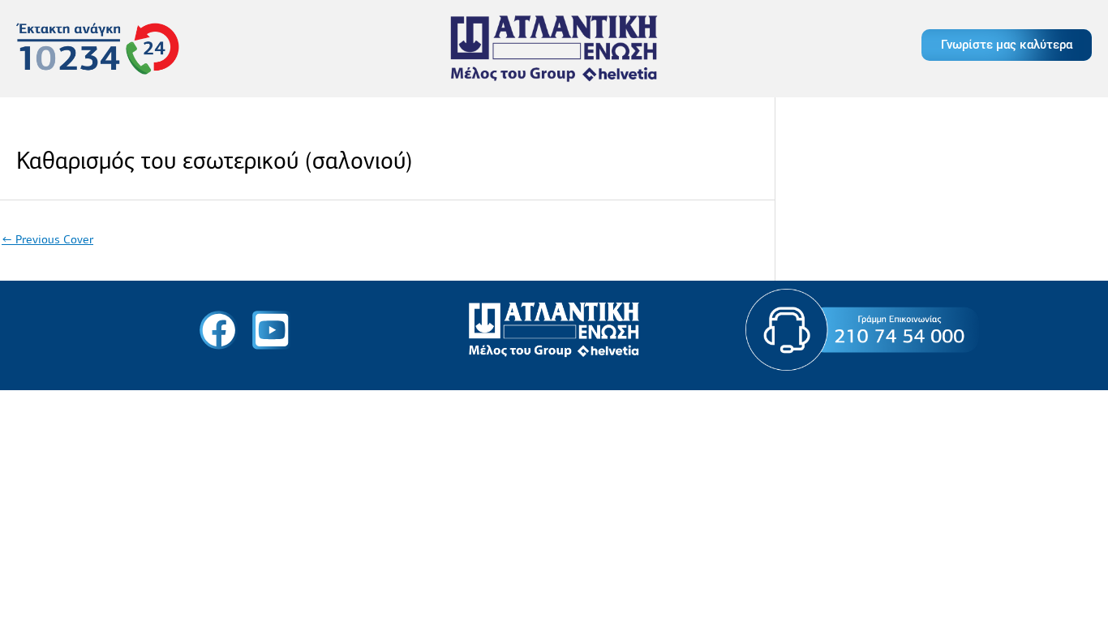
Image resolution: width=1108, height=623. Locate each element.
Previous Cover (47, 239)
